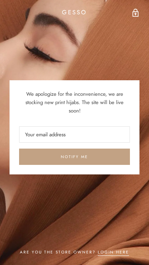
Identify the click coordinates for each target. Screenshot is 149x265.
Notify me (74, 157)
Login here (113, 252)
